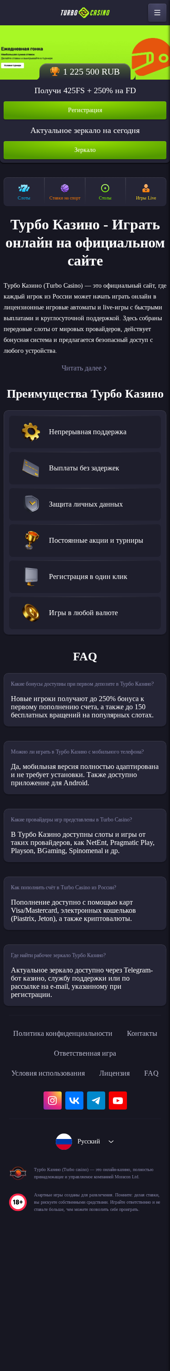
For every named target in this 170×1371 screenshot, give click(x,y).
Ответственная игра (110, 1144)
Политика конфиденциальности (85, 1124)
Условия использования (60, 1164)
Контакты (41, 1144)
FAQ (85, 1184)
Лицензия (135, 1164)
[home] (85, 12)
